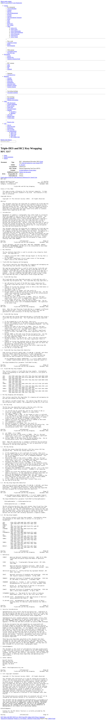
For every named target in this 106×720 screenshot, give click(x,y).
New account (10, 129)
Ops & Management (12, 13)
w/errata (30, 170)
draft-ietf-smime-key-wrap (29, 163)
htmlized (26, 170)
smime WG (39, 163)
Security (9, 16)
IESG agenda (10, 106)
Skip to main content (6, 1)
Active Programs (15, 34)
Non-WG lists (11, 53)
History (6, 158)
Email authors (4, 177)
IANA (33, 717)
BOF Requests (11, 45)
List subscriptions (11, 131)
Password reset (11, 126)
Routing (9, 14)
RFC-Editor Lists (15, 137)
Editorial (9, 69)
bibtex (34, 170)
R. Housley (22, 165)
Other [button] (5, 101)
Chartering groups (12, 42)
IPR (15, 177)
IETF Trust (22, 717)
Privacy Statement (40, 717)
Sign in (9, 125)
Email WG (11, 177)
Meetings (13, 113)
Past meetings (10, 98)
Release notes (10, 116)
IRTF (8, 22)
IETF (2, 717)
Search (9, 56)
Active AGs (14, 28)
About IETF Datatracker (7, 718)
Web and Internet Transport (14, 17)
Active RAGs (14, 35)
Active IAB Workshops (17, 32)
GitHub (50, 718)
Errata (41, 161)
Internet (9, 11)
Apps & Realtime (11, 8)
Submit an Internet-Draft (13, 59)
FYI (14, 75)
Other (8, 26)
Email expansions (8, 157)
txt (20, 170)
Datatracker (19, 3)
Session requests (11, 87)
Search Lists (34, 177)
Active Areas (14, 29)
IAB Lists (13, 135)
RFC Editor (10, 25)
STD (8, 75)
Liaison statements (12, 104)
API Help (9, 114)
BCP (11, 75)
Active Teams (14, 37)
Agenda (9, 78)
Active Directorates (16, 31)
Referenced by (27, 177)
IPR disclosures (11, 103)
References (20, 177)
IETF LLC (10, 23)
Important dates (11, 84)
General (9, 10)
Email (53, 718)
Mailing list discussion (25, 172)
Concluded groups (12, 51)
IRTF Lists (13, 134)
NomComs (10, 107)
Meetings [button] (6, 76)
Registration (10, 82)
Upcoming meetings (12, 92)
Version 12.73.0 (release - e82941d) (23, 718)
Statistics (9, 110)
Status (5, 155)
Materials (9, 79)
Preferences (10, 128)
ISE (8, 67)
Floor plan (10, 81)
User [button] (5, 123)
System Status (36, 718)
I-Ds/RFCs (13, 112)
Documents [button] (7, 54)
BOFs (8, 44)
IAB (8, 20)
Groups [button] (6, 5)
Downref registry (11, 109)
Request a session (11, 85)
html (22, 170)
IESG (8, 19)
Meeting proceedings (12, 100)
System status (10, 117)
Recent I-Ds (10, 57)
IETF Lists (13, 132)
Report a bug (10, 122)
